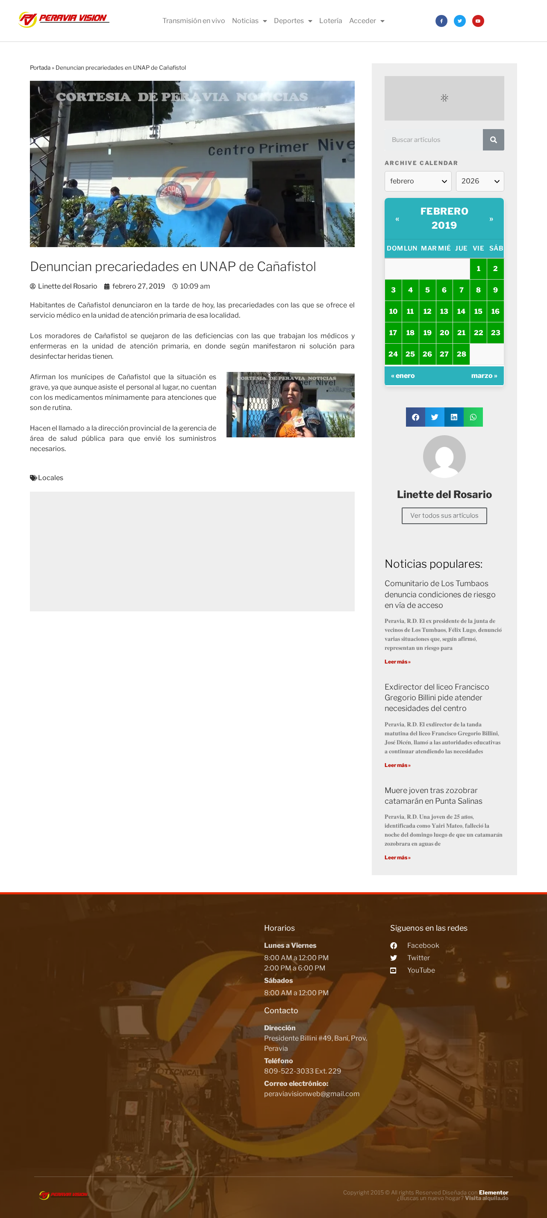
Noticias (245, 21)
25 (410, 354)
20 (444, 333)
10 (393, 311)
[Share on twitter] (434, 417)
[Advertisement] (192, 551)
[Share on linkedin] (454, 417)
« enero (403, 376)
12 (427, 311)
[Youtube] (478, 21)
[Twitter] (460, 21)
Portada (40, 67)
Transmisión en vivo (193, 21)
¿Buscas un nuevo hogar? (453, 1197)
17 (393, 333)
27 (444, 354)
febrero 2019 (445, 218)
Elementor (494, 1192)
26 (427, 354)
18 (410, 333)
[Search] (493, 139)
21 (461, 333)
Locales (50, 478)
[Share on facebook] (415, 417)
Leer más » (398, 661)
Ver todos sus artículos (444, 515)
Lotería (330, 21)
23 (495, 333)
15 (478, 311)
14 (461, 311)
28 (461, 354)
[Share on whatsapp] (473, 417)
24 (393, 354)
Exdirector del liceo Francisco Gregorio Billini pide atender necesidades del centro (437, 697)
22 (478, 333)
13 (444, 311)
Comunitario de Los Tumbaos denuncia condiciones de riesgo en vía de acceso (440, 594)
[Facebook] (441, 21)
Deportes (289, 21)
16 (495, 311)
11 (410, 311)
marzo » (484, 376)
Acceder (362, 21)
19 (427, 333)
